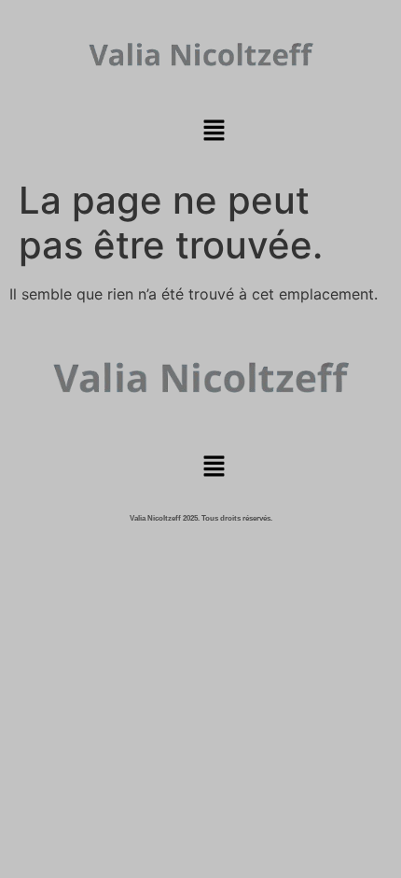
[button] (213, 132)
